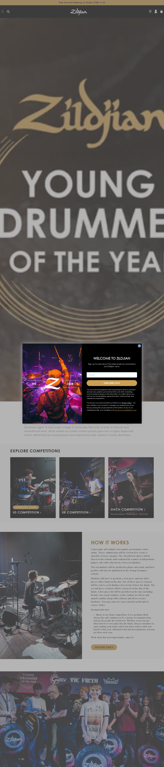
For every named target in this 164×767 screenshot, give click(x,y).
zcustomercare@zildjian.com (125, 410)
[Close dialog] (139, 346)
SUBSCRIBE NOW (112, 383)
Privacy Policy (127, 403)
